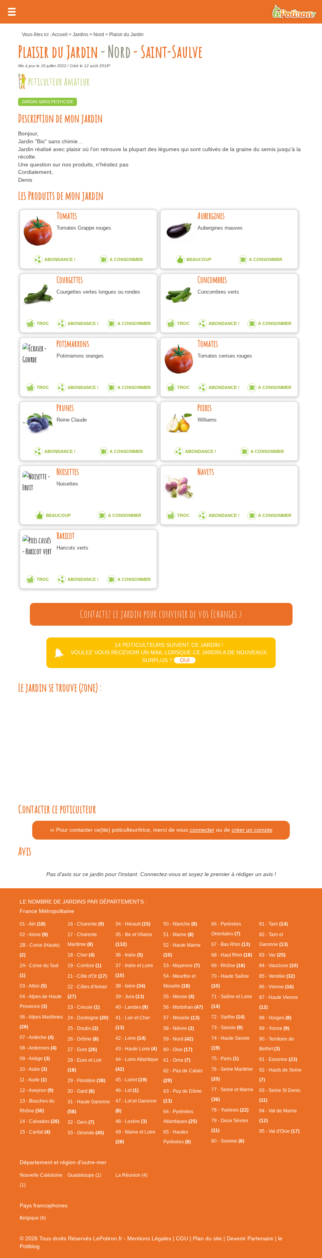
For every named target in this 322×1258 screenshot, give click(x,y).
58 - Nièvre (178, 1028)
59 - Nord (178, 1039)
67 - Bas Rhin (230, 944)
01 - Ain (33, 924)
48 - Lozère (131, 1121)
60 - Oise (177, 1049)
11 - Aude (33, 1080)
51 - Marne (178, 934)
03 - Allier (33, 986)
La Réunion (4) (131, 1175)
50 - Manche (180, 924)
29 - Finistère (86, 1080)
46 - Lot (127, 1090)
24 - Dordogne (88, 1018)
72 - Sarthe (228, 1017)
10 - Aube (33, 1069)
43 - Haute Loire (136, 1049)
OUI (185, 660)
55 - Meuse (178, 996)
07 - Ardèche (37, 1037)
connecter (202, 830)
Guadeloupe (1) (84, 1175)
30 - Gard (81, 1091)
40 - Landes (131, 1007)
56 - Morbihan (183, 1007)
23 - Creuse (84, 1007)
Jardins (80, 34)
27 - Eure (82, 1049)
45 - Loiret (131, 1080)
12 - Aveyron (36, 1090)
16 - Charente (86, 924)
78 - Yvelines (230, 1110)
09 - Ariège (35, 1058)
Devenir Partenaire (250, 1238)
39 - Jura (129, 996)
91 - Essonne (278, 1059)
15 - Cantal (35, 1132)
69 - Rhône (228, 965)
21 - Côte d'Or (87, 976)
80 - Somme (227, 1141)
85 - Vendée (277, 976)
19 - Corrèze (84, 965)
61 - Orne (176, 1060)
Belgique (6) (33, 1218)
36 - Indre (129, 955)
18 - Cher (81, 955)
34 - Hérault (132, 924)
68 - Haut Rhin (231, 955)
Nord (98, 34)
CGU (182, 1238)
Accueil (60, 34)
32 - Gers (81, 1122)
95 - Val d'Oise (279, 1131)
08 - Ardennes (38, 1048)
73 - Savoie (227, 1027)
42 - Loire (130, 1038)
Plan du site (207, 1238)
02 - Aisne (34, 934)
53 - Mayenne (181, 965)
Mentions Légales (149, 1238)
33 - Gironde (86, 1133)
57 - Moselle (181, 1018)
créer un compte (252, 830)
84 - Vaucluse (278, 965)
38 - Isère (130, 986)
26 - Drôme (83, 1039)
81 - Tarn (273, 924)
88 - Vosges (275, 1018)
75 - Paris (225, 1058)
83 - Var (272, 955)
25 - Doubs (83, 1028)
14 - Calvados (39, 1121)
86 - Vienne (276, 987)
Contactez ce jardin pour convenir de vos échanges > (161, 614)
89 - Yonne (274, 1028)
